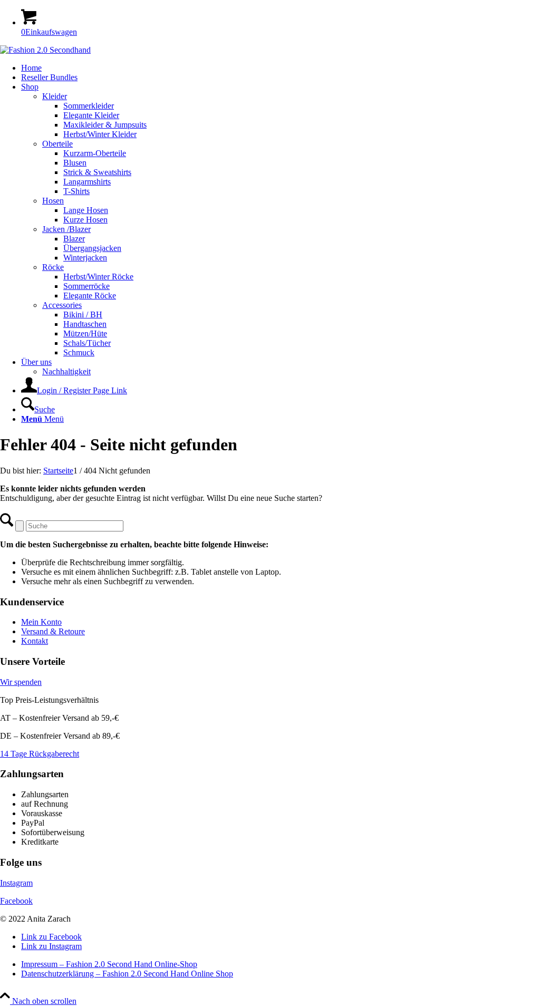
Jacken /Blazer (66, 229)
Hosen (53, 200)
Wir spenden (21, 682)
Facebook (16, 900)
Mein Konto (41, 621)
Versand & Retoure (53, 631)
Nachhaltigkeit (66, 371)
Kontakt (34, 640)
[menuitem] (280, 68)
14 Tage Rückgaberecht (39, 753)
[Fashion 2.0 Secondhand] (45, 49)
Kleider (54, 96)
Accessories (62, 305)
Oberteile (57, 143)
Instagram (16, 882)
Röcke (53, 267)
